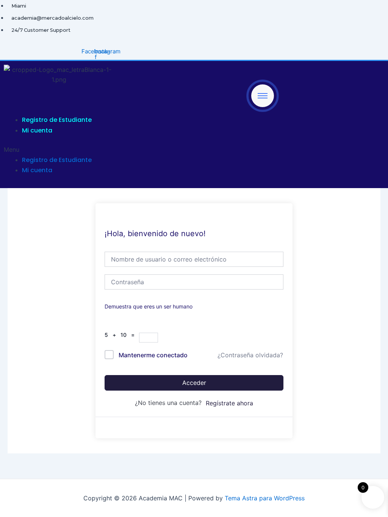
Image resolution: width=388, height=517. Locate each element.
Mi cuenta (37, 130)
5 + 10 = (122, 335)
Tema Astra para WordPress (265, 498)
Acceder (194, 382)
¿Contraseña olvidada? (250, 355)
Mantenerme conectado (153, 355)
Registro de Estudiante (57, 119)
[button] (139, 149)
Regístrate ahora (229, 403)
